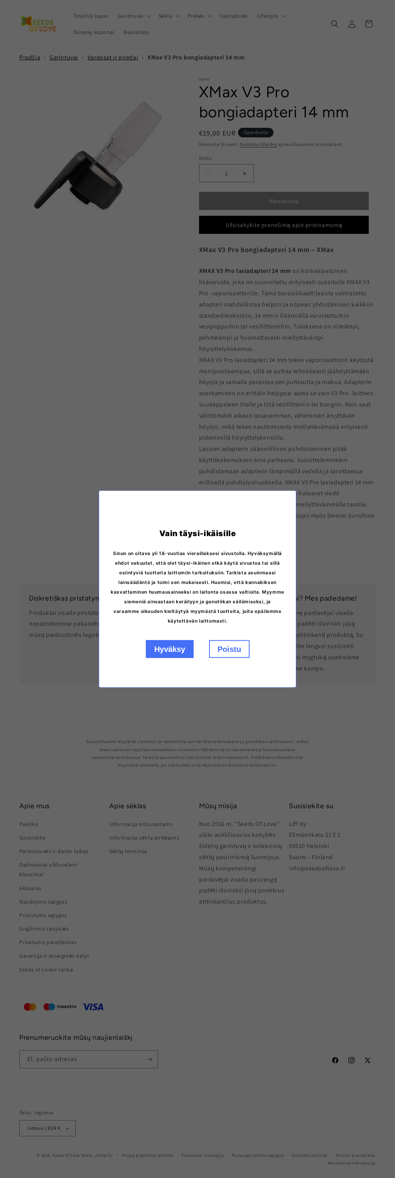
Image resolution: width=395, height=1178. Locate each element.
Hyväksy (169, 649)
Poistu (229, 649)
